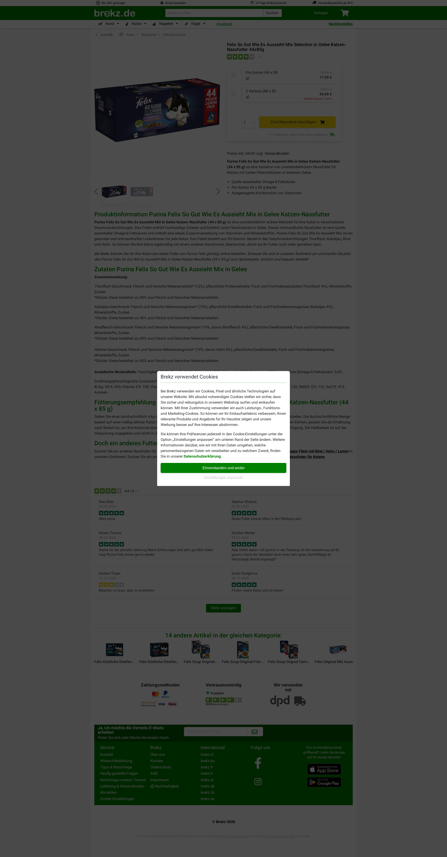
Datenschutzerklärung (202, 456)
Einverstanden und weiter (224, 468)
